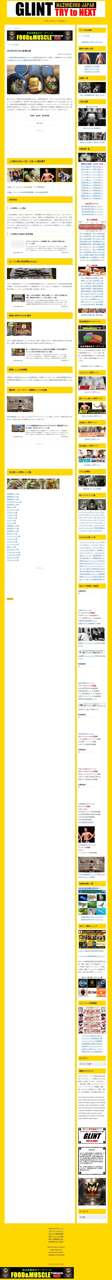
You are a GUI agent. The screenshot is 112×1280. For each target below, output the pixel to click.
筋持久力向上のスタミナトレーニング (92, 563)
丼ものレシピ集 (12, 534)
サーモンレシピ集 (13, 510)
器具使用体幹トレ (99, 555)
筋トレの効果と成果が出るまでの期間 (92, 255)
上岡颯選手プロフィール (86, 804)
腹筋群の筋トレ (86, 196)
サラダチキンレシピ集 (14, 502)
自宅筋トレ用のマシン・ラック (92, 1049)
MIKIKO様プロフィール (86, 734)
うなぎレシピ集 (12, 515)
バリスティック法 (86, 531)
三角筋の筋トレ (86, 185)
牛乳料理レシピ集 (13, 531)
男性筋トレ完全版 (85, 142)
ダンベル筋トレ (86, 174)
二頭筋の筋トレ (86, 193)
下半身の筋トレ (86, 198)
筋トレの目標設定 (99, 247)
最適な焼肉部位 (86, 291)
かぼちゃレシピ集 (13, 557)
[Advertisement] (40, 143)
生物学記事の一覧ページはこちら (92, 917)
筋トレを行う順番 (99, 236)
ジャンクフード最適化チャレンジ (92, 299)
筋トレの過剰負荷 (99, 249)
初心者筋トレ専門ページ (92, 465)
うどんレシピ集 (12, 541)
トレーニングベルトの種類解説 (92, 1041)
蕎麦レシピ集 (11, 547)
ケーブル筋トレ (85, 545)
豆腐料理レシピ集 (13, 526)
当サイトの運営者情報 (56, 1234)
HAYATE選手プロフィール (87, 845)
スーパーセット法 (96, 523)
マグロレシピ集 (12, 512)
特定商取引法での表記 (56, 1242)
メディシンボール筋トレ (88, 550)
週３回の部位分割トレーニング (92, 209)
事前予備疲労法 (100, 528)
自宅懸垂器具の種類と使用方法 (92, 1044)
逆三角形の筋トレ (85, 558)
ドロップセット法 (99, 517)
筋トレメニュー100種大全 (92, 128)
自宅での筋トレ (98, 167)
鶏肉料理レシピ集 (13, 499)
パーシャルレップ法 (96, 515)
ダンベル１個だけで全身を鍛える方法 (92, 569)
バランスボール (99, 553)
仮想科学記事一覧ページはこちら (92, 919)
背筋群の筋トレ (86, 190)
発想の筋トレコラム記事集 (92, 489)
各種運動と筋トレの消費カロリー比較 (92, 257)
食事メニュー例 (86, 280)
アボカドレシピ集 (13, 560)
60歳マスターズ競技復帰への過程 (89, 623)
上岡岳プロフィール (85, 610)
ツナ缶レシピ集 (12, 518)
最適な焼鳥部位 (98, 291)
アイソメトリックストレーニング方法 (92, 542)
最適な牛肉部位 (86, 288)
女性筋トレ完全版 (99, 142)
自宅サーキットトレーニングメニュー (92, 566)
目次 (37, 123)
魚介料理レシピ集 (13, 504)
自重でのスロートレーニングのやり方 (92, 561)
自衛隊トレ (101, 550)
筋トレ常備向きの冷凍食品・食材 (92, 278)
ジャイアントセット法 (85, 528)
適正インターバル (99, 252)
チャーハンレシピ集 (13, 536)
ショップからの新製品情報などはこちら (91, 956)
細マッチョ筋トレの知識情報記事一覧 (92, 579)
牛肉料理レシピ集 (13, 494)
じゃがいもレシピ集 (13, 555)
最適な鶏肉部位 (98, 286)
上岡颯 (9, 192)
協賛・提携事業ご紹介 (56, 1239)
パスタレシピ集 (12, 539)
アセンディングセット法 (88, 520)
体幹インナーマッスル (92, 69)
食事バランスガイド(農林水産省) (21, 60)
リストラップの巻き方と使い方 (92, 1036)
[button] (70, 45)
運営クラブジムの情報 (56, 1236)
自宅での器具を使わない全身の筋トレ (92, 571)
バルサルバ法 (97, 531)
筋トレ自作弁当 (86, 286)
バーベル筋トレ (86, 180)
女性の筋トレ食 (98, 280)
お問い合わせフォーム (56, 1228)
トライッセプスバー (86, 553)
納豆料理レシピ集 (13, 528)
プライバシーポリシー (56, 1231)
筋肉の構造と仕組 (85, 241)
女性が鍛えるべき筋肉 (92, 72)
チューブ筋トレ (86, 172)
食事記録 (11, 598)
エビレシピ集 (11, 523)
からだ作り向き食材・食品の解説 (92, 304)
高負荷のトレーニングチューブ (92, 1046)
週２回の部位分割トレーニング (92, 206)
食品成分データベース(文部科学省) (30, 57)
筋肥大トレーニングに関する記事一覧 (92, 577)
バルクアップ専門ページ (92, 392)
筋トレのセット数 (99, 239)
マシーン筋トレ (86, 177)
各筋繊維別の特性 (85, 244)
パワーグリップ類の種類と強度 (92, 1038)
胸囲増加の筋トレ (99, 558)
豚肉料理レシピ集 (13, 497)
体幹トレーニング (85, 555)
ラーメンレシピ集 (13, 544)
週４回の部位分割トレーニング (92, 211)
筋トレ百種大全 (86, 167)
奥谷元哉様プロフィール (86, 683)
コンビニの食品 (86, 283)
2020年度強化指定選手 (85, 822)
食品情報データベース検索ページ (92, 366)
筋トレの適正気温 (85, 252)
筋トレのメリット (85, 247)
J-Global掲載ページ (89, 621)
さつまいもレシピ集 (13, 552)
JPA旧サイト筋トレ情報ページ (88, 709)
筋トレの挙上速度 (85, 239)
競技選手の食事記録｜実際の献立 (92, 315)
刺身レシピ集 (11, 507)
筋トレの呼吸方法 (85, 236)
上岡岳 (9, 187)
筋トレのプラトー (85, 249)
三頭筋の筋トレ (86, 188)
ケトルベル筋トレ (85, 548)
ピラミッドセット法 (85, 517)
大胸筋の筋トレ (86, 182)
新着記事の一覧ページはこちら (92, 42)
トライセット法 (98, 525)
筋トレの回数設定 (85, 233)
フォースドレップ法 (85, 512)
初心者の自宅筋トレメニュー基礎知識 (92, 574)
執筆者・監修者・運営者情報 (39, 115)
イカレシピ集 (11, 520)
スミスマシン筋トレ (98, 545)
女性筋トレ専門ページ (92, 439)
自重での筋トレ (86, 169)
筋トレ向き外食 (98, 283)
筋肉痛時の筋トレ (99, 241)
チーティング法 (98, 512)
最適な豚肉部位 (98, 288)
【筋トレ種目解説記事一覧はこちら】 (92, 95)
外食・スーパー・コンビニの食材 (92, 302)
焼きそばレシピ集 (13, 549)
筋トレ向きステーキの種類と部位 (92, 296)
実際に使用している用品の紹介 (92, 1052)
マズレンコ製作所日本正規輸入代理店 (90, 951)
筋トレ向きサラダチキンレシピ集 (92, 294)
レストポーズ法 (83, 515)
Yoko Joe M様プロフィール (87, 769)
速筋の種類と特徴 (99, 244)
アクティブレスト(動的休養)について (92, 260)
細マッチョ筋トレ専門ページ (92, 416)
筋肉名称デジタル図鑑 (92, 66)
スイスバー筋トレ (99, 548)
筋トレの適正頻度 (99, 233)
